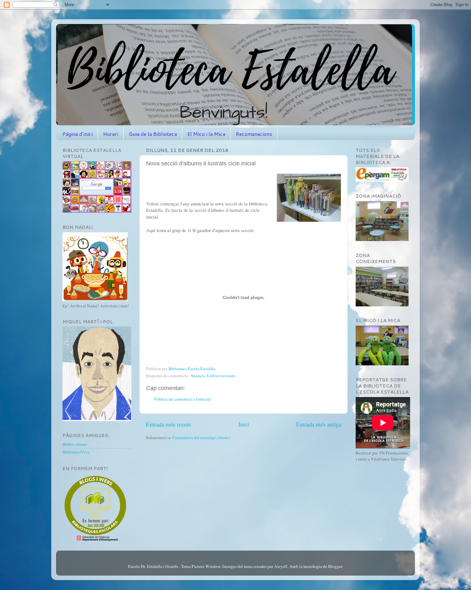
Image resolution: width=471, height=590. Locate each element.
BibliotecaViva (75, 452)
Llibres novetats (221, 375)
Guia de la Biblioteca (153, 133)
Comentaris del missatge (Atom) (201, 437)
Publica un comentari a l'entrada (182, 399)
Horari (110, 133)
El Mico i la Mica (206, 133)
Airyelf (280, 566)
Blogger (335, 566)
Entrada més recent (168, 424)
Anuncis (197, 375)
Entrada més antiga (318, 424)
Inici (243, 424)
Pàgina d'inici (77, 133)
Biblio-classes (74, 444)
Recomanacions (254, 133)
